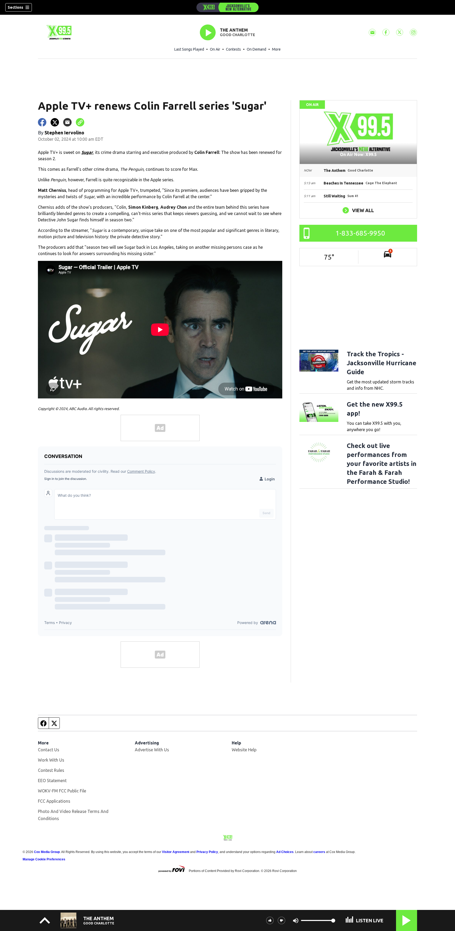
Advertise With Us (152, 749)
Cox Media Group (47, 852)
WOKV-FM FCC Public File (62, 790)
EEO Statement (52, 780)
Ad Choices (285, 852)
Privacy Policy (207, 852)
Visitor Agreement (175, 852)
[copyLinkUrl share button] (80, 122)
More (276, 49)
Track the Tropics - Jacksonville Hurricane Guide (381, 363)
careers (319, 852)
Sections (15, 7)
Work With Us (51, 760)
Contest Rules (51, 770)
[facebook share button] (42, 122)
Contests (233, 49)
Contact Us (48, 749)
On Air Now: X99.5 (358, 154)
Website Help (244, 749)
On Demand (256, 49)
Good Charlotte (237, 35)
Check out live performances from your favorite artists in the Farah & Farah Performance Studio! (382, 463)
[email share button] (67, 122)
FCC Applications (54, 801)
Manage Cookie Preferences (44, 859)
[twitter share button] (55, 122)
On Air (215, 49)
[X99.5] (227, 7)
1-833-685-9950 (360, 233)
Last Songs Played (189, 49)
